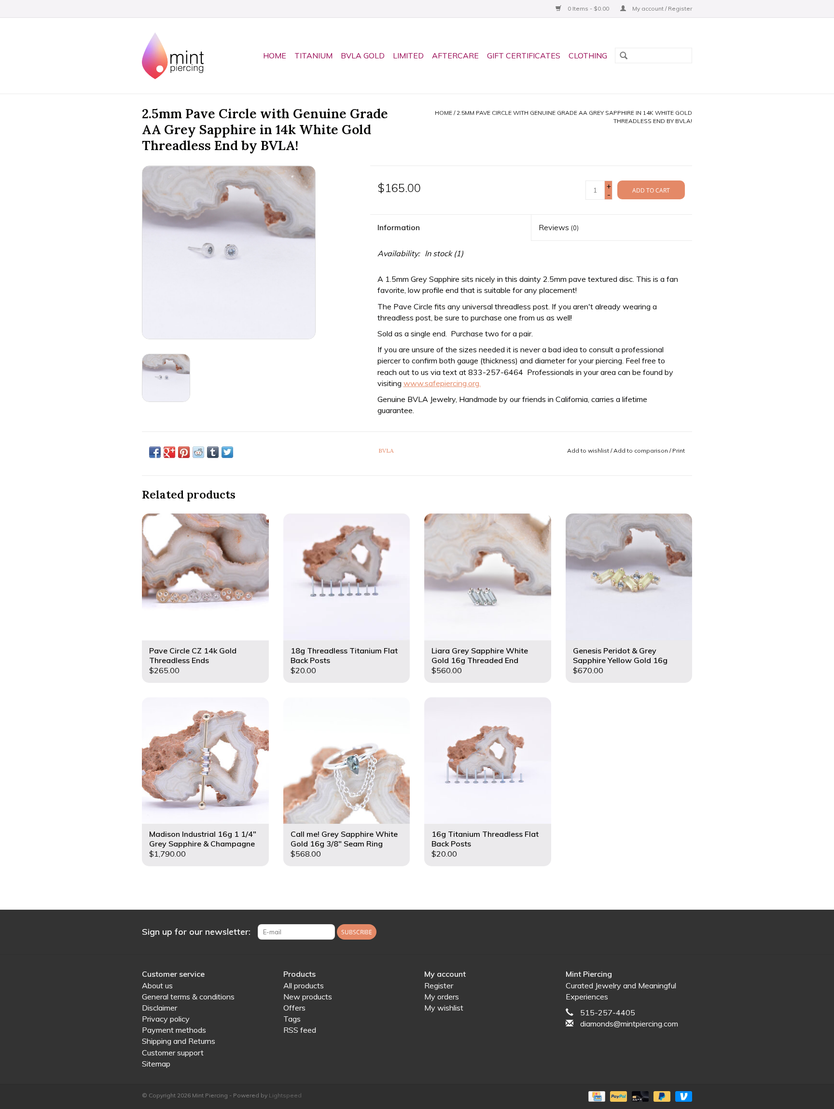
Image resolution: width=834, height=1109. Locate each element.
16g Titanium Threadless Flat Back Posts (485, 838)
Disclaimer (159, 1007)
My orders (441, 996)
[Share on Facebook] (155, 452)
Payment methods (174, 1030)
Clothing (588, 55)
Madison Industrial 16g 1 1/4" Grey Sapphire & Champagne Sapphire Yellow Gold (202, 838)
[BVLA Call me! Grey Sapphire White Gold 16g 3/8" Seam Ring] (346, 760)
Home (274, 55)
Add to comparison (641, 450)
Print (678, 450)
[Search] (623, 56)
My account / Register (661, 8)
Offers (294, 1007)
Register (438, 985)
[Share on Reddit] (198, 452)
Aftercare (455, 55)
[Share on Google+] (169, 452)
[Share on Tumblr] (213, 452)
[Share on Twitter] (227, 452)
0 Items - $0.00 (588, 8)
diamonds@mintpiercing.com (629, 1023)
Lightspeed (285, 1095)
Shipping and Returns (178, 1041)
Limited (408, 55)
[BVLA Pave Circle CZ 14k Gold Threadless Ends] (205, 576)
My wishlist (443, 1007)
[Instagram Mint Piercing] (684, 932)
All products (303, 985)
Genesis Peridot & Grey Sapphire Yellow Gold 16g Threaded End (620, 655)
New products (307, 996)
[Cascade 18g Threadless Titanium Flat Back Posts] (346, 576)
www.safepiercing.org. (442, 383)
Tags (292, 1019)
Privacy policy (166, 1019)
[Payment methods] (595, 1095)
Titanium (313, 55)
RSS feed (299, 1030)
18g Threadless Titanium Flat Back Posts (344, 655)
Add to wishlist (588, 450)
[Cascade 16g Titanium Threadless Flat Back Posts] (487, 760)
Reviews (559, 227)
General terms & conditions (188, 996)
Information (398, 227)
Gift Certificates (523, 55)
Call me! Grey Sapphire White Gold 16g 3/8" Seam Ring (344, 838)
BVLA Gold (363, 55)
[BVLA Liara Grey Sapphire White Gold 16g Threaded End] (487, 576)
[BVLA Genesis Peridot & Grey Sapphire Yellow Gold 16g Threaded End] (629, 576)
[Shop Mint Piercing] (176, 55)
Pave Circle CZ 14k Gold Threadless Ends (192, 655)
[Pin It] (184, 452)
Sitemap (156, 1063)
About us (157, 985)
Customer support (173, 1052)
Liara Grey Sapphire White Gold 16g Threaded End (479, 655)
